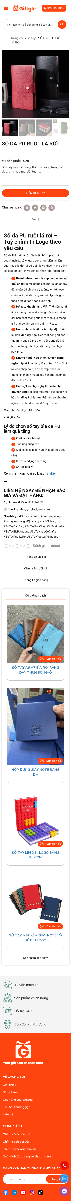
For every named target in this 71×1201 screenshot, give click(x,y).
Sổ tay (31, 38)
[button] (6, 8)
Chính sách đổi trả (16, 1141)
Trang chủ (17, 38)
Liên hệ (8, 1114)
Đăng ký (56, 1179)
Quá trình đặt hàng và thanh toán (27, 1156)
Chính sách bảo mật (17, 1134)
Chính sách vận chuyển (19, 1149)
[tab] (35, 220)
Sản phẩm (10, 1092)
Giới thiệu (9, 1085)
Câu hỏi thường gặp (16, 1107)
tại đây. (50, 473)
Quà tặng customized (18, 1099)
